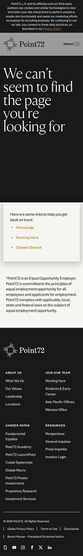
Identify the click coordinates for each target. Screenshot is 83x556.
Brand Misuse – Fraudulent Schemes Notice (35, 537)
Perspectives (54, 434)
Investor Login (55, 457)
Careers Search (29, 247)
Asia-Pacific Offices (59, 402)
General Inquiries (58, 441)
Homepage (25, 227)
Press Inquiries (56, 449)
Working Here (27, 237)
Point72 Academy (18, 447)
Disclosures (71, 529)
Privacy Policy (52, 29)
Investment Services (21, 499)
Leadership (14, 396)
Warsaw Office (56, 409)
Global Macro (16, 470)
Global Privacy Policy (20, 529)
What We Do (15, 381)
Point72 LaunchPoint (21, 454)
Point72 (24, 347)
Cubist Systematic (19, 462)
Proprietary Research (21, 491)
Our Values (14, 388)
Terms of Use (49, 529)
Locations (13, 404)
